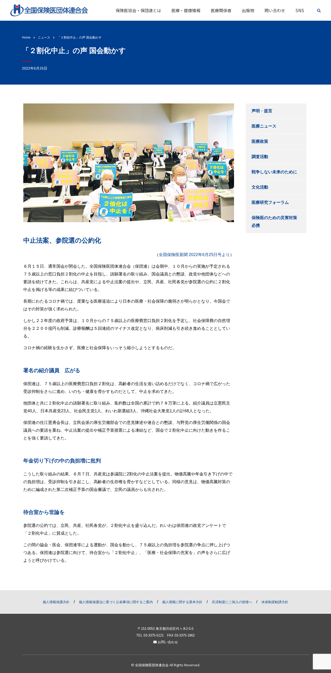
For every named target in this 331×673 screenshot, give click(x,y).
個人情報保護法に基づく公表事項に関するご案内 (116, 602)
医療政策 (260, 141)
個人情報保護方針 (56, 602)
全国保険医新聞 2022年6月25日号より (194, 254)
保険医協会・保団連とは (138, 10)
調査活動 (260, 156)
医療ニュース (264, 126)
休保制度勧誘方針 (274, 602)
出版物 (248, 10)
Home (26, 37)
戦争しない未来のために (274, 172)
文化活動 (260, 187)
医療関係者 (221, 10)
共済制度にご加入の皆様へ (232, 602)
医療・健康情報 (185, 10)
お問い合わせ (167, 642)
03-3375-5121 (154, 635)
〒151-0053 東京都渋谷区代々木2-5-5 (165, 629)
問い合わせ (275, 10)
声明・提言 (262, 111)
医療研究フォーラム (270, 202)
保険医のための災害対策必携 (274, 221)
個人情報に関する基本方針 (182, 602)
